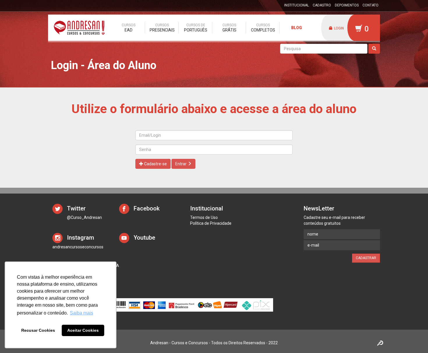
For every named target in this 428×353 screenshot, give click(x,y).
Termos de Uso (204, 217)
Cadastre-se (155, 163)
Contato (370, 5)
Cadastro (322, 5)
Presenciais (162, 27)
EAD (128, 27)
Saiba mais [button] (81, 312)
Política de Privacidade (210, 223)
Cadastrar (366, 258)
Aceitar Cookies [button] (83, 330)
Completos (263, 27)
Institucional (296, 5)
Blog (296, 27)
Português (195, 27)
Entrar (181, 163)
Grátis (229, 27)
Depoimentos (347, 5)
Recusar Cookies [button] (38, 330)
